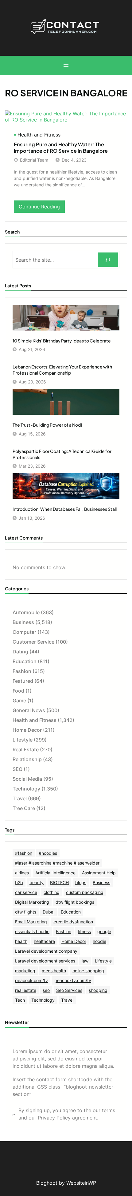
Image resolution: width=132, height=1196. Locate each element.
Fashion (22, 671)
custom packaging (84, 892)
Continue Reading (42, 208)
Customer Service (33, 642)
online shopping (88, 970)
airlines (22, 872)
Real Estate (26, 749)
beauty (36, 882)
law (85, 960)
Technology (26, 789)
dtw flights (25, 911)
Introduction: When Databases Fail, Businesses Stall (65, 509)
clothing (52, 892)
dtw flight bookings (75, 902)
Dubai (48, 911)
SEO (17, 769)
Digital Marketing (32, 902)
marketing (25, 970)
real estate (25, 990)
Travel (20, 798)
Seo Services (69, 990)
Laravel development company (46, 951)
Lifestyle (23, 740)
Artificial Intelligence (55, 872)
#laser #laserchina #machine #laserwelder (57, 862)
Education (25, 661)
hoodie (99, 941)
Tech (20, 1000)
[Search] (108, 259)
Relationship (27, 759)
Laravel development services (45, 960)
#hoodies (48, 853)
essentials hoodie (32, 931)
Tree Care (24, 808)
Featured (23, 681)
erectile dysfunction (73, 921)
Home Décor (73, 941)
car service (26, 892)
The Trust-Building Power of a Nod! (47, 425)
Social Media (27, 779)
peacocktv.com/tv (72, 980)
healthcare (44, 941)
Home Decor (27, 730)
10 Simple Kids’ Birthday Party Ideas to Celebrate (62, 340)
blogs (80, 882)
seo (46, 990)
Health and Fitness (38, 135)
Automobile (26, 612)
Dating (20, 651)
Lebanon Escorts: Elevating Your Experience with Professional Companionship (62, 370)
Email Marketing (31, 921)
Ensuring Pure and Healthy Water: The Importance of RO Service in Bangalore (61, 147)
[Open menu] (66, 65)
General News (29, 710)
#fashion (23, 853)
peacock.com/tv (31, 980)
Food (18, 691)
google (104, 931)
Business (23, 622)
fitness (84, 931)
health (21, 941)
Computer (24, 632)
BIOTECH (59, 882)
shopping (98, 990)
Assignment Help (99, 872)
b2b (19, 882)
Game (19, 700)
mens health (54, 970)
